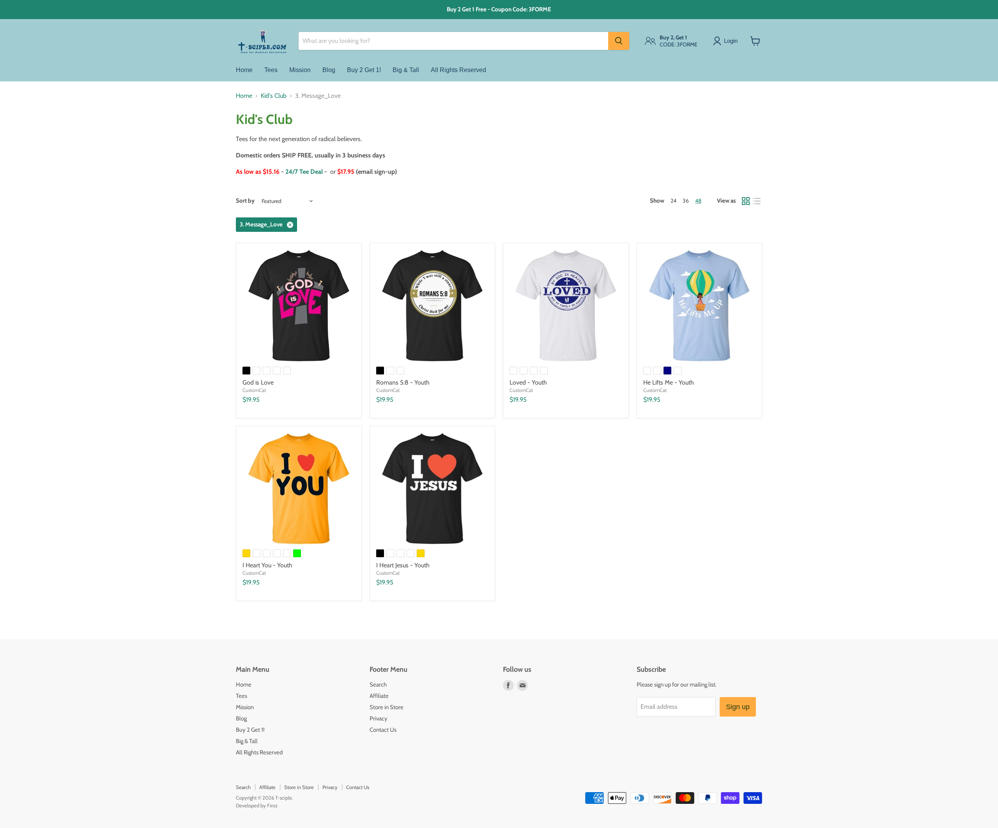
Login (731, 40)
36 (686, 200)
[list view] (756, 201)
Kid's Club (274, 95)
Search (378, 684)
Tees (271, 70)
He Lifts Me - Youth (668, 382)
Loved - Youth (528, 382)
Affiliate (379, 695)
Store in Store (386, 707)
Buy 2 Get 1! (364, 70)
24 (673, 200)
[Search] (618, 41)
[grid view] (745, 201)
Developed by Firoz (257, 805)
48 (698, 200)
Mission (300, 70)
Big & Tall (406, 70)
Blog (328, 70)
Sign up (738, 707)
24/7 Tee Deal (304, 171)
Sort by (245, 201)
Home (244, 70)
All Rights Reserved (458, 70)
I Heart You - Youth (267, 565)
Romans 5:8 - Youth (403, 382)
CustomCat (254, 390)
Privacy (379, 718)
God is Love (258, 382)
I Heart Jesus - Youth (403, 565)
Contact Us (383, 729)
